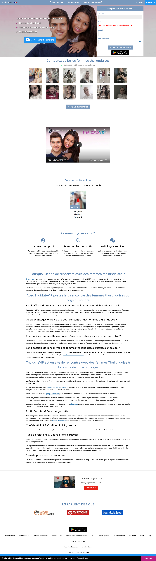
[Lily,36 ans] (35, 75)
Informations (24, 536)
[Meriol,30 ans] (69, 92)
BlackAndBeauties (71, 547)
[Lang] (15, 2)
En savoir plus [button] (82, 558)
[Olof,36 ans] (52, 75)
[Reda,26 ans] (86, 75)
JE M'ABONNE (91, 488)
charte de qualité (59, 421)
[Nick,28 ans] (120, 92)
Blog (142, 536)
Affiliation (132, 536)
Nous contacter (119, 536)
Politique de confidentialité (76, 536)
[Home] (6, 2)
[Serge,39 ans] (86, 92)
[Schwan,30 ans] (52, 92)
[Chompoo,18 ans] (103, 92)
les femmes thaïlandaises (73, 355)
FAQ (149, 536)
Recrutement (10, 536)
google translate (52, 394)
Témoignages (57, 536)
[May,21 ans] (103, 75)
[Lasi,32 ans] (69, 75)
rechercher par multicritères (57, 387)
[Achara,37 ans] (35, 92)
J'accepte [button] (148, 558)
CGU (92, 536)
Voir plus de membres (78, 107)
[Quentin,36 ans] (120, 75)
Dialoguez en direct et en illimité (120, 9)
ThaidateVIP (30, 279)
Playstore (74, 404)
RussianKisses (87, 547)
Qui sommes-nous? (40, 536)
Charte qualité (103, 536)
